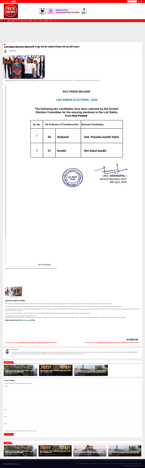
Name (5, 409)
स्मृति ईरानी (10, 313)
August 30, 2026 (79, 454)
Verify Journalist (106, 463)
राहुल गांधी (83, 309)
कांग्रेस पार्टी (68, 306)
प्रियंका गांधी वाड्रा (14, 268)
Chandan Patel (13, 50)
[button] (141, 20)
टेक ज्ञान (40, 20)
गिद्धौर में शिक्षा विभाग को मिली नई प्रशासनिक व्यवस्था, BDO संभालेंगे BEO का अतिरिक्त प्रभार (55, 371)
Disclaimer (95, 463)
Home (77, 463)
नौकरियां (120, 463)
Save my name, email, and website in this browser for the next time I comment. (21, 430)
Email (5, 416)
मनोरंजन (35, 20)
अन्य (56, 20)
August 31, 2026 (9, 454)
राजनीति (30, 20)
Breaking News (85, 463)
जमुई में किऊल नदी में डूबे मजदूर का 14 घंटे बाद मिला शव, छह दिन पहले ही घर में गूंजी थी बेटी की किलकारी (19, 371)
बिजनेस (22, 20)
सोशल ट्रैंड (46, 20)
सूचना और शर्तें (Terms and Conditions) (129, 465)
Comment (6, 386)
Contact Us (90, 463)
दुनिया (9, 20)
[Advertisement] (72, 34)
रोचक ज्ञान (140, 463)
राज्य (17, 20)
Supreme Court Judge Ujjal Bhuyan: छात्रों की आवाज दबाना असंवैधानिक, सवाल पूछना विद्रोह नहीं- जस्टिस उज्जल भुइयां (89, 452)
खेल (26, 20)
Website (5, 423)
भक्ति (126, 463)
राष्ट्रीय (13, 20)
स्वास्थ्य (51, 20)
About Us (80, 463)
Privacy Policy (100, 463)
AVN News (7, 80)
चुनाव (112, 463)
